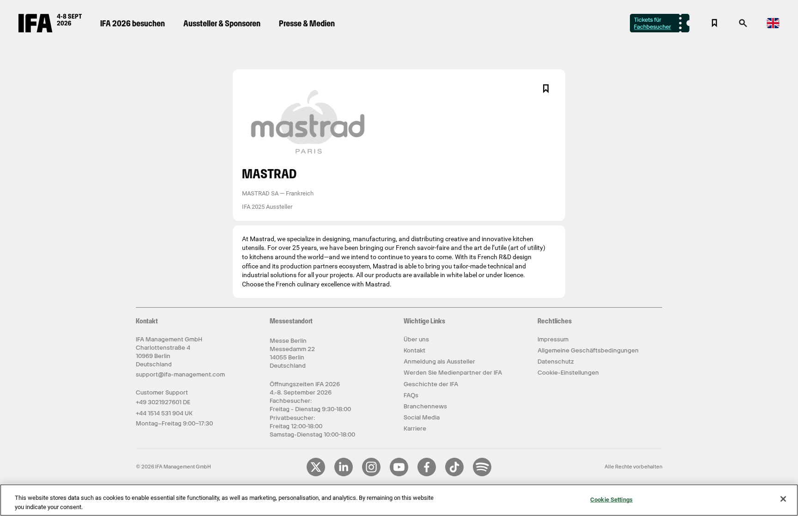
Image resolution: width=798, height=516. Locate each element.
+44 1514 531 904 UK (164, 413)
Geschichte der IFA (431, 384)
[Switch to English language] (773, 26)
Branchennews (425, 406)
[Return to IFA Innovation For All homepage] (50, 30)
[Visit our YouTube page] (399, 474)
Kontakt (414, 350)
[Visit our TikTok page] (454, 474)
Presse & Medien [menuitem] (307, 23)
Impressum (553, 339)
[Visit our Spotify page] (482, 474)
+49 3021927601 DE (163, 402)
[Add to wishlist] (546, 89)
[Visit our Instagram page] (371, 474)
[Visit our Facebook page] (426, 474)
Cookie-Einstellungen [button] (568, 372)
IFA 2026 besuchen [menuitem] (132, 23)
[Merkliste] (714, 23)
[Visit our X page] (316, 474)
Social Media (422, 417)
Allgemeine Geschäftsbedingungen (588, 350)
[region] (399, 500)
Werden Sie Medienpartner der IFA (453, 372)
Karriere (415, 428)
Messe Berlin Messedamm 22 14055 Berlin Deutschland (292, 353)
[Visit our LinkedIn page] (343, 474)
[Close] (783, 499)
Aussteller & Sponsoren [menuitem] (221, 23)
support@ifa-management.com (180, 374)
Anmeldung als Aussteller (439, 361)
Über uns (416, 339)
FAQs (411, 395)
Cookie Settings (611, 499)
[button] (743, 26)
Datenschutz (556, 361)
